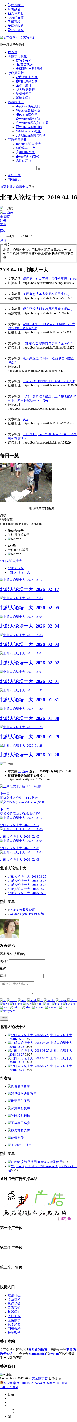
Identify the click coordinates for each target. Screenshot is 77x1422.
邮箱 (4, 968)
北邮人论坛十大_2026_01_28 (29, 754)
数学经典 (14, 1324)
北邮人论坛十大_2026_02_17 (29, 589)
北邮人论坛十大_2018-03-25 (27, 876)
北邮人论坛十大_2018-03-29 (27, 893)
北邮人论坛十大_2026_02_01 (29, 681)
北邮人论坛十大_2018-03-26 (27, 880)
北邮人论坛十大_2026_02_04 (29, 626)
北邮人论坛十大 (17, 186)
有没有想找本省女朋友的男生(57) (46, 294)
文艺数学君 (27, 37)
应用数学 (14, 1320)
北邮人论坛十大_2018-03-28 (27, 889)
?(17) (26, 419)
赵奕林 (25, 1130)
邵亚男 (25, 1101)
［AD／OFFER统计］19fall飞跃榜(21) (49, 381)
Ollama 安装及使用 (22, 909)
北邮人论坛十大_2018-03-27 (27, 884)
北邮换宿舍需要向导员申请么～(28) (47, 343)
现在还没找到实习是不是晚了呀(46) (47, 309)
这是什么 (14, 1295)
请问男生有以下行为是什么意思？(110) (50, 278)
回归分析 (14, 1328)
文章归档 (14, 1299)
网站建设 (14, 179)
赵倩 (20, 1137)
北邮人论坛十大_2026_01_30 (29, 718)
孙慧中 (25, 1108)
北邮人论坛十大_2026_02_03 (29, 644)
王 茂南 (23, 771)
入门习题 (14, 1316)
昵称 (4, 961)
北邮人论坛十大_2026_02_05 (29, 607)
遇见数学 (30, 1093)
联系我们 (14, 1307)
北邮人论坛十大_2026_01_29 (29, 736)
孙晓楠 (25, 1115)
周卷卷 (25, 1086)
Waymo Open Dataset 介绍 (26, 914)
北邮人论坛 (16, 568)
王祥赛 (25, 1123)
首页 (3, 186)
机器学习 (14, 1312)
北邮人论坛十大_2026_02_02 (29, 662)
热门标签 (14, 1303)
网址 (3, 976)
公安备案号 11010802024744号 (24, 1383)
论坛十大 (14, 175)
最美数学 (14, 1332)
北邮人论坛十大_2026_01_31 (29, 699)
